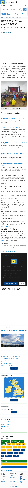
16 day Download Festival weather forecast (14, 118)
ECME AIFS (10, 452)
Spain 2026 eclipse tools (7, 361)
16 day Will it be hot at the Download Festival (12, 164)
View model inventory (7, 470)
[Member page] (17, 2)
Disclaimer (13, 484)
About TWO (13, 486)
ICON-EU (3, 450)
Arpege (3, 444)
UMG (24, 447)
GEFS (16, 452)
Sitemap (12, 475)
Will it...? (24, 14)
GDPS (15, 447)
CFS (2, 455)
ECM (23, 444)
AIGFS (9, 444)
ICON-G (9, 450)
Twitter (22, 484)
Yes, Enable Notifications (11, 283)
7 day (20, 14)
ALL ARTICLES (14, 368)
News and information (8, 251)
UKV (8, 441)
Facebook (22, 479)
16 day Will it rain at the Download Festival (14, 143)
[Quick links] (21, 2)
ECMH (3, 447)
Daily (16, 14)
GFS (13, 444)
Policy (2, 479)
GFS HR (18, 444)
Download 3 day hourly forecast (10, 127)
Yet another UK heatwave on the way (11, 356)
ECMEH (3, 452)
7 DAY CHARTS (14, 400)
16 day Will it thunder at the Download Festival (12, 154)
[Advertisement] (14, 48)
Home (2, 17)
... (4, 17)
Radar (8, 2)
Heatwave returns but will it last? (9, 358)
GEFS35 (21, 452)
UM (19, 447)
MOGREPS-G (16, 450)
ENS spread (8, 455)
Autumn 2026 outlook (6, 363)
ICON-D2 (21, 441)
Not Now (22, 283)
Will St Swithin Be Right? (7, 365)
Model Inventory (5, 226)
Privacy (3, 481)
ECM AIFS (9, 447)
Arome (3, 441)
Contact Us (13, 477)
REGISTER (14, 412)
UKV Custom (14, 441)
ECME (23, 450)
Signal (12, 2)
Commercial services (13, 480)
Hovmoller (15, 455)
